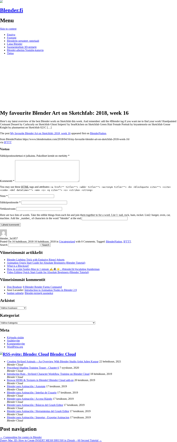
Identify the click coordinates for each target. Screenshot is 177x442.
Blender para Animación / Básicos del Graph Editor (35, 405)
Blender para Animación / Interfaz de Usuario (32, 392)
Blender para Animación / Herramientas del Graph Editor (38, 411)
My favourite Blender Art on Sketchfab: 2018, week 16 (40, 133)
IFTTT (8, 142)
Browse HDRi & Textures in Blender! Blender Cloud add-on (40, 380)
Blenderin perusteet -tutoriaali (23, 40)
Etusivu (11, 34)
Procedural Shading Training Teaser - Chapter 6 (33, 367)
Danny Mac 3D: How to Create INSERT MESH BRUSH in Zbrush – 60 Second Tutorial (51, 440)
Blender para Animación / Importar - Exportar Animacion (38, 417)
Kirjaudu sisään (15, 337)
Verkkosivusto (8, 208)
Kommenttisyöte (16, 343)
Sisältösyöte (13, 340)
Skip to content (8, 28)
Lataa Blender (14, 43)
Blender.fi (11, 10)
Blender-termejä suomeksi (39, 293)
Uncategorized (67, 241)
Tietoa (10, 53)
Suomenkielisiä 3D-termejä (21, 47)
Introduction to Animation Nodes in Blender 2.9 (51, 290)
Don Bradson (14, 286)
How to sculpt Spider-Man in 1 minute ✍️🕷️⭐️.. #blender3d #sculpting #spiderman (53, 269)
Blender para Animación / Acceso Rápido (29, 398)
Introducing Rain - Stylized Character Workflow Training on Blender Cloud (48, 373)
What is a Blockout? (18, 265)
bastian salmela (15, 293)
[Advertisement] (88, 82)
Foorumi (11, 37)
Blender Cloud (63, 354)
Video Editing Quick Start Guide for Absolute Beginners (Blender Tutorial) (48, 272)
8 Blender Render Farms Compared (42, 286)
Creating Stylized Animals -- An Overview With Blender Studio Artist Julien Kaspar (53, 361)
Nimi (4, 196)
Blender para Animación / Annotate (26, 386)
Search (3, 244)
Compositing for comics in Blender (21, 437)
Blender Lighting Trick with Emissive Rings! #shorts (35, 259)
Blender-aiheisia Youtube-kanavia (25, 50)
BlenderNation (98, 133)
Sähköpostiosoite (10, 202)
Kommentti (7, 180)
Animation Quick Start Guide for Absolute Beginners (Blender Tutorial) (46, 262)
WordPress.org (15, 346)
